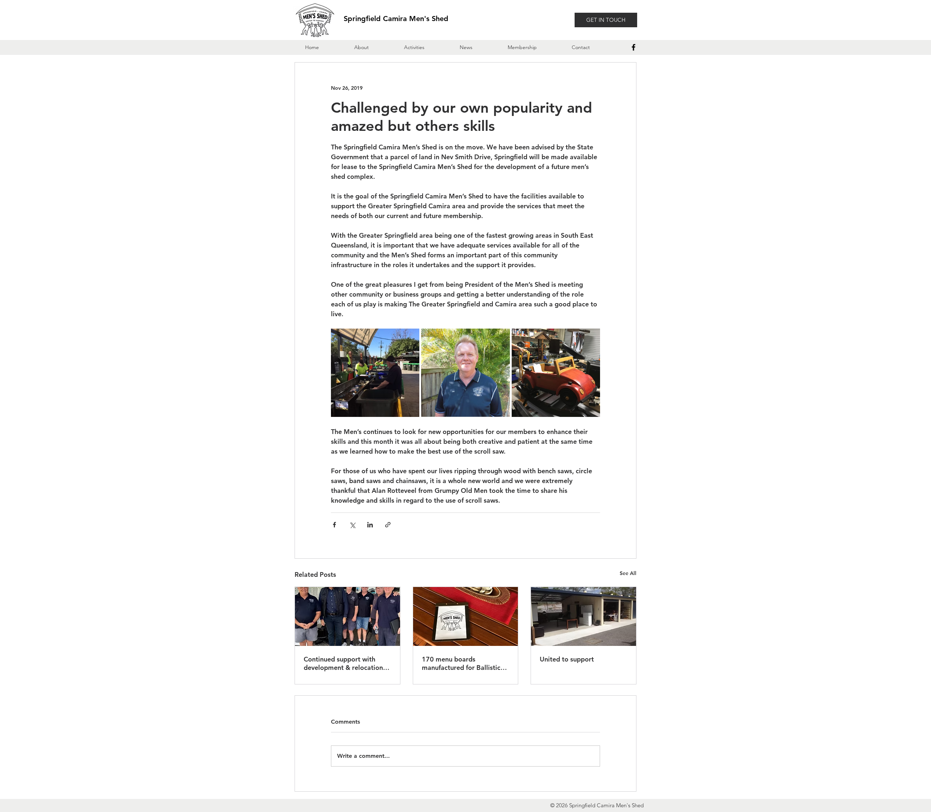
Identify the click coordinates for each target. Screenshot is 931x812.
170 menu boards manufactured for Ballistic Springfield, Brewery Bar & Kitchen (462, 663)
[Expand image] (375, 373)
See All (628, 573)
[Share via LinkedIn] (370, 524)
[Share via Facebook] (334, 524)
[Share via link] (387, 524)
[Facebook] (633, 47)
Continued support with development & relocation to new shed (343, 663)
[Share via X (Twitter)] (352, 524)
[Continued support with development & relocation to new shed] (347, 616)
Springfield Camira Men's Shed (396, 18)
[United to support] (583, 616)
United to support (567, 659)
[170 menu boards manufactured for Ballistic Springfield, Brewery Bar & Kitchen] (465, 616)
